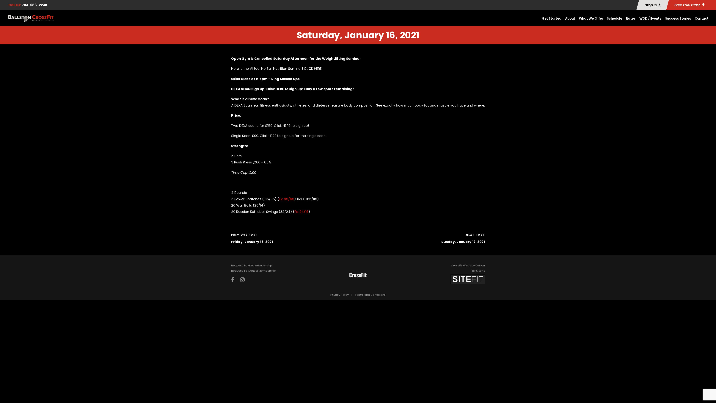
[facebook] (232, 280)
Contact (702, 18)
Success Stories (678, 18)
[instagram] (242, 280)
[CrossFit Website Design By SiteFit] (467, 279)
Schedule (614, 18)
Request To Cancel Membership (253, 271)
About (570, 18)
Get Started (551, 18)
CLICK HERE (313, 68)
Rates (631, 18)
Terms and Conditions (370, 295)
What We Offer (591, 18)
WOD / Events (650, 18)
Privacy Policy (339, 295)
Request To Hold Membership (251, 265)
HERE (280, 89)
